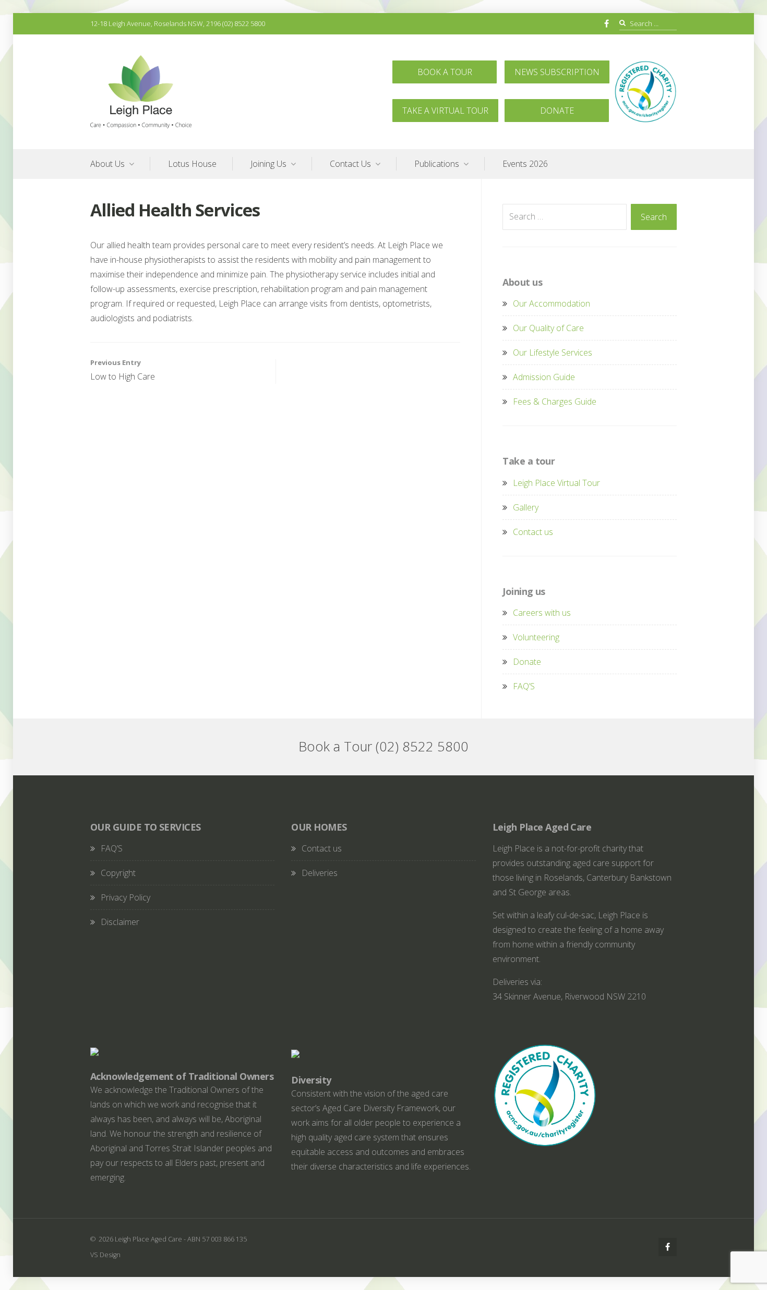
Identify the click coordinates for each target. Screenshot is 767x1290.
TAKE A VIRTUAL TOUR (445, 110)
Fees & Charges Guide (554, 401)
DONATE (557, 110)
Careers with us (542, 612)
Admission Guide (544, 377)
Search (654, 217)
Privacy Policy (125, 897)
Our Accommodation (551, 303)
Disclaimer (120, 922)
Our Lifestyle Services (552, 352)
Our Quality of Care (548, 328)
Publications (436, 163)
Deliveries (320, 873)
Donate (527, 661)
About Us (107, 163)
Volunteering (536, 637)
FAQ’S (524, 686)
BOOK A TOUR (444, 72)
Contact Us (350, 163)
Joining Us (268, 163)
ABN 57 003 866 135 (217, 1239)
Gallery (525, 507)
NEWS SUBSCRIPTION (557, 72)
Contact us (533, 532)
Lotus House (192, 163)
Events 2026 (525, 163)
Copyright (118, 873)
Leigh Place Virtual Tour (556, 483)
